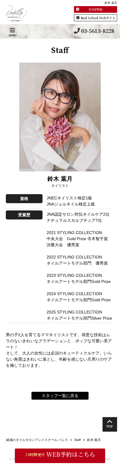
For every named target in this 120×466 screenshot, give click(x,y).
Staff (77, 440)
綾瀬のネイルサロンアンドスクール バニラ (37, 440)
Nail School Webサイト (98, 17)
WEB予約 (96, 9)
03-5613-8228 (97, 31)
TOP (109, 427)
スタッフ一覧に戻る (60, 395)
